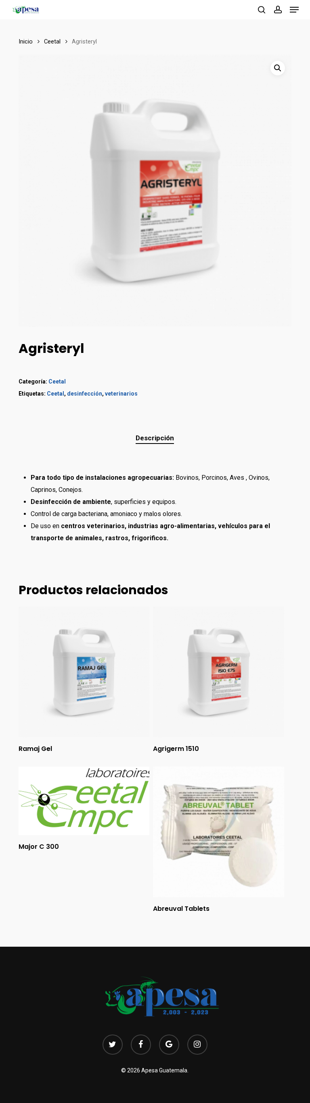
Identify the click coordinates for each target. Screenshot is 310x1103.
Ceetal (52, 41)
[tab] (155, 438)
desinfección (84, 393)
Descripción (155, 438)
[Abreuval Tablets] (218, 832)
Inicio (26, 41)
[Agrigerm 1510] (218, 671)
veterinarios (121, 393)
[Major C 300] (84, 801)
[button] (294, 10)
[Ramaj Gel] (84, 671)
